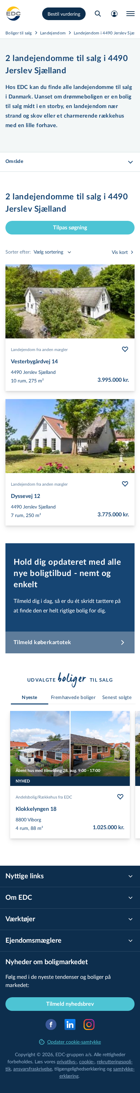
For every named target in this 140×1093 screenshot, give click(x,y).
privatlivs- (67, 1061)
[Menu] (130, 13)
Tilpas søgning (70, 227)
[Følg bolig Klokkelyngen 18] (120, 797)
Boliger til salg (18, 32)
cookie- (86, 1061)
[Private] (13, 13)
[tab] (29, 698)
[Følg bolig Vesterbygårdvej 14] (125, 349)
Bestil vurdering (64, 14)
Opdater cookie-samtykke (74, 1042)
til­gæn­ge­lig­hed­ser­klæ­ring (79, 1069)
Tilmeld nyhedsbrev (70, 1004)
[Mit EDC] (114, 13)
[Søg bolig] (98, 13)
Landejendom (53, 32)
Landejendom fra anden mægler (39, 349)
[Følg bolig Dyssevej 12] (125, 484)
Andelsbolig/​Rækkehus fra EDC (44, 796)
